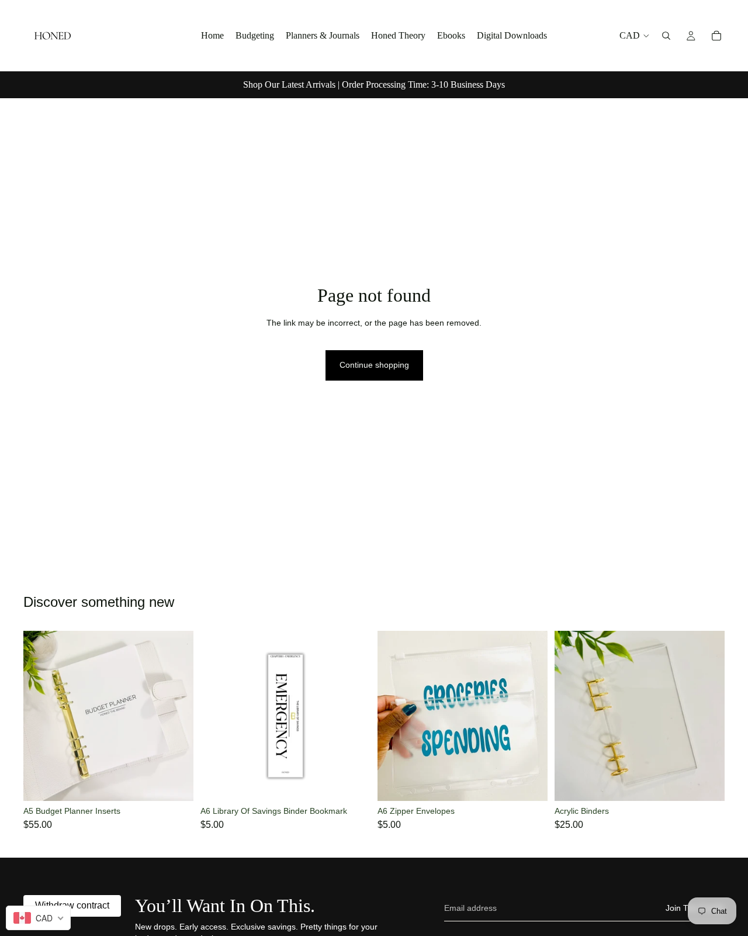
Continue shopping (374, 364)
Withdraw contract (72, 905)
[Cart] (716, 36)
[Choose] (706, 782)
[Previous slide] (40, 716)
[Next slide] (175, 716)
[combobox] (38, 918)
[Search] (666, 36)
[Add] (175, 782)
